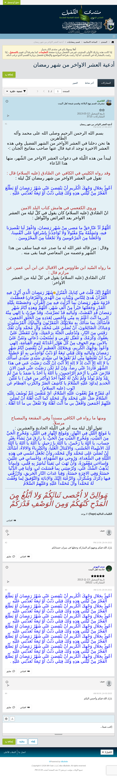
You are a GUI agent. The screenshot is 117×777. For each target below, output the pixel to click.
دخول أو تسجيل (13, 2)
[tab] (106, 83)
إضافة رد (9, 741)
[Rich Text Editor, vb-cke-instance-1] (58, 728)
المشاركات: (99, 116)
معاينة (22, 741)
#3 (6, 590)
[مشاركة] (8, 116)
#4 (6, 693)
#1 (6, 124)
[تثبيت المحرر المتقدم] (12, 718)
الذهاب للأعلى (10, 752)
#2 (6, 543)
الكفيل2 (108, 752)
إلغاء (33, 741)
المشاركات (106, 83)
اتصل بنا (22, 752)
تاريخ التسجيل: (97, 113)
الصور (75, 83)
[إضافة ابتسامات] (6, 718)
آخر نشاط (89, 83)
